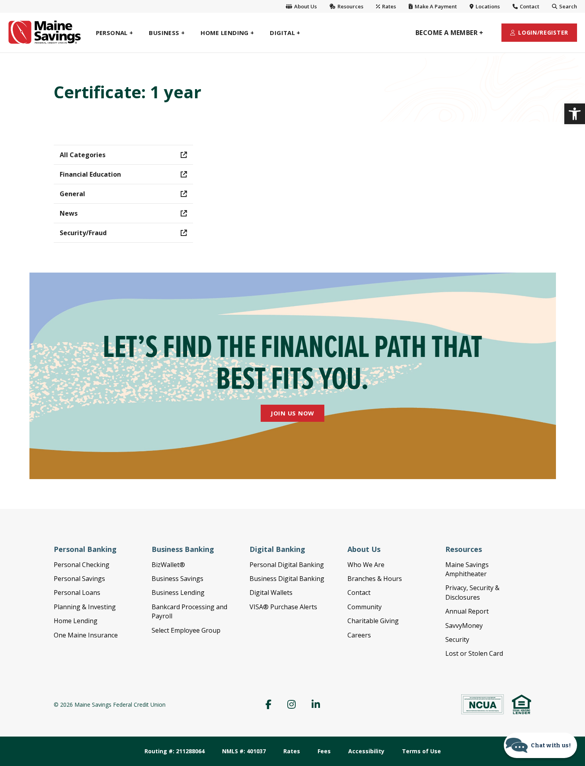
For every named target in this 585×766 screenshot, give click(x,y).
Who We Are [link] (365, 564)
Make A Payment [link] (435, 6)
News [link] (69, 213)
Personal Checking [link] (81, 564)
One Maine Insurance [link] (86, 635)
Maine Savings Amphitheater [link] (467, 569)
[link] (574, 113)
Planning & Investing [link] (85, 606)
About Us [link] (305, 6)
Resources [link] (349, 6)
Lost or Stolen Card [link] (474, 653)
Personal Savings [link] (79, 578)
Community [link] (364, 606)
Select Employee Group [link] (186, 630)
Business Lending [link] (178, 592)
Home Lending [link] (76, 620)
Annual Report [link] (467, 611)
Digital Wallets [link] (271, 592)
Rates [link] (388, 6)
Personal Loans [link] (77, 592)
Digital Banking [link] (277, 549)
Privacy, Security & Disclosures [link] (472, 592)
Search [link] (567, 6)
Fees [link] (324, 751)
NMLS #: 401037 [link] (244, 751)
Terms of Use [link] (421, 751)
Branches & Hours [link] (374, 578)
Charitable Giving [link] (373, 620)
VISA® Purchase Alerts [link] (283, 606)
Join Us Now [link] (292, 413)
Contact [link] (529, 6)
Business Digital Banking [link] (287, 578)
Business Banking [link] (183, 549)
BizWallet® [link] (168, 564)
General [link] (72, 193)
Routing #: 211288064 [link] (174, 751)
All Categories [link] (82, 154)
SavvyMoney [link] (464, 625)
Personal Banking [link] (85, 549)
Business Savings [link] (177, 578)
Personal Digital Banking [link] (287, 564)
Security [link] (457, 639)
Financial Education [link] (90, 174)
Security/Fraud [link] (83, 232)
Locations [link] (487, 6)
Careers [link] (359, 635)
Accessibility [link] (366, 751)
